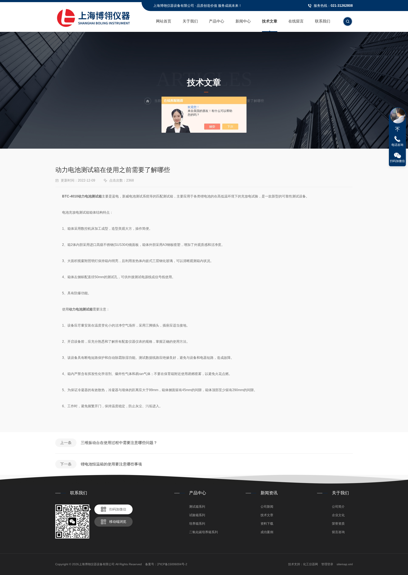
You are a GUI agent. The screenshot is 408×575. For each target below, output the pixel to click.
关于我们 (190, 21)
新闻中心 (243, 21)
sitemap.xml (345, 564)
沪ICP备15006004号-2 (172, 564)
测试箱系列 (197, 506)
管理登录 (327, 564)
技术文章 (269, 21)
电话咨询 (397, 145)
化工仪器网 (310, 564)
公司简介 (338, 506)
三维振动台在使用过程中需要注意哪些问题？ (119, 443)
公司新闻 (267, 506)
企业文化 (338, 515)
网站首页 (163, 21)
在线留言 (296, 21)
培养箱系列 (197, 523)
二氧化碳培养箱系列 (203, 532)
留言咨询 (338, 532)
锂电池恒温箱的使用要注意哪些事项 (111, 464)
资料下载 (267, 523)
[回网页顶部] (397, 129)
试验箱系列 (197, 515)
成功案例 (267, 532)
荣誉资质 (338, 523)
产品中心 (216, 21)
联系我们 (322, 21)
